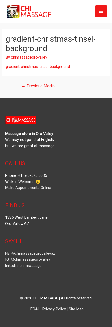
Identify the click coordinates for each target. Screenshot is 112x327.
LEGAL (34, 309)
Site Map (76, 309)
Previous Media (38, 86)
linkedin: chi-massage (23, 265)
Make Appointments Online (28, 187)
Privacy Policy (54, 309)
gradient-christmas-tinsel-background (38, 66)
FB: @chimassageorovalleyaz (30, 253)
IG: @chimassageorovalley (27, 259)
